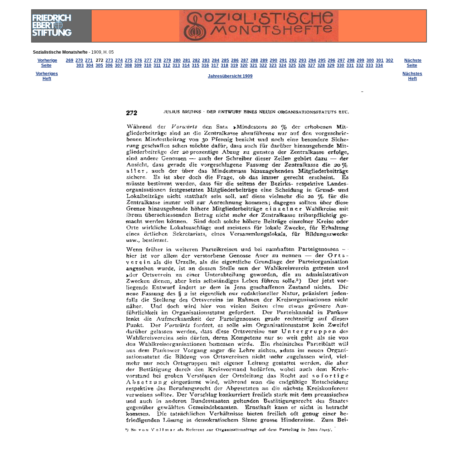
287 (244, 60)
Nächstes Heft (412, 76)
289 (264, 60)
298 (351, 60)
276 (138, 60)
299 (360, 60)
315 (195, 65)
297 (341, 60)
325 (292, 65)
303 (80, 65)
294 (312, 60)
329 (331, 65)
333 (369, 65)
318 (224, 65)
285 (225, 60)
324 (282, 65)
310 (147, 65)
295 (322, 60)
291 (283, 60)
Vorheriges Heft (47, 76)
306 (109, 65)
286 (235, 60)
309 (138, 65)
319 (234, 65)
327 (311, 65)
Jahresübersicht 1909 (230, 76)
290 (273, 60)
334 (379, 65)
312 (166, 65)
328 (321, 65)
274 (119, 60)
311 (157, 65)
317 (215, 65)
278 (157, 60)
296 (331, 60)
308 (128, 65)
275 (128, 60)
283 (206, 60)
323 (273, 65)
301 (380, 60)
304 (89, 65)
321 (253, 65)
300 (370, 60)
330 (340, 65)
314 (186, 65)
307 (118, 65)
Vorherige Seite (47, 63)
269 (69, 60)
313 (176, 65)
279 (167, 60)
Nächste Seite (413, 63)
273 (109, 60)
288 (254, 60)
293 (302, 60)
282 (196, 60)
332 (360, 65)
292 (293, 60)
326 (302, 65)
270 (79, 60)
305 (99, 65)
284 (215, 60)
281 (186, 60)
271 (89, 60)
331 (350, 65)
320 (244, 65)
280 (177, 60)
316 (205, 65)
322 (263, 65)
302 (389, 60)
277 (148, 60)
